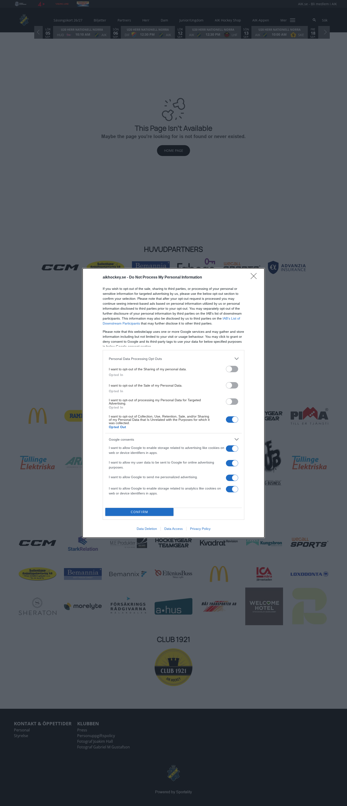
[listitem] (173, 358)
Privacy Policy (200, 529)
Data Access (173, 529)
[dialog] (173, 403)
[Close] (255, 277)
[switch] (232, 369)
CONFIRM (139, 512)
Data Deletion (147, 529)
